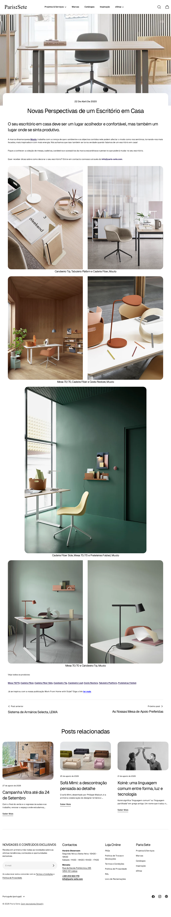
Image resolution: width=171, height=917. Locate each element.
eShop (139, 871)
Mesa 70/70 (14, 683)
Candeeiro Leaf (75, 683)
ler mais (87, 691)
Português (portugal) (12, 896)
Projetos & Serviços (145, 850)
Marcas (139, 855)
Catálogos (140, 861)
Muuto (33, 139)
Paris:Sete (15, 904)
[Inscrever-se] (53, 865)
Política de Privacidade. (12, 878)
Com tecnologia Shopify (32, 904)
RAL (107, 874)
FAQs (107, 850)
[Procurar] (159, 7)
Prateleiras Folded (127, 683)
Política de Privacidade (116, 869)
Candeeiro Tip (60, 683)
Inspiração (141, 866)
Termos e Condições (44, 874)
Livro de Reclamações (115, 879)
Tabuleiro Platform (108, 683)
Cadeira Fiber (27, 683)
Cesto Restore (91, 683)
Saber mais (8, 813)
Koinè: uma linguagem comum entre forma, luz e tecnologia (140, 788)
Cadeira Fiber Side (44, 683)
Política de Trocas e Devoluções (114, 857)
